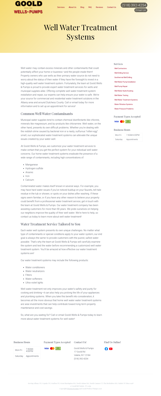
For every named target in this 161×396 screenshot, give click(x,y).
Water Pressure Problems (124, 109)
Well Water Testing (121, 95)
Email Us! (141, 10)
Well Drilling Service (121, 73)
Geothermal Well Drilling (123, 77)
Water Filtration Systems (123, 104)
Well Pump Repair (121, 86)
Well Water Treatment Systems (126, 100)
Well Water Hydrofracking (123, 91)
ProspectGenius (73, 389)
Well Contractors (120, 68)
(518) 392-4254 (134, 5)
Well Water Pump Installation (125, 82)
